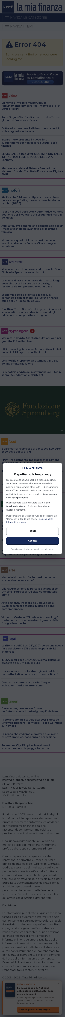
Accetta (32, 540)
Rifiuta (32, 530)
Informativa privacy (16, 522)
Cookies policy (46, 519)
